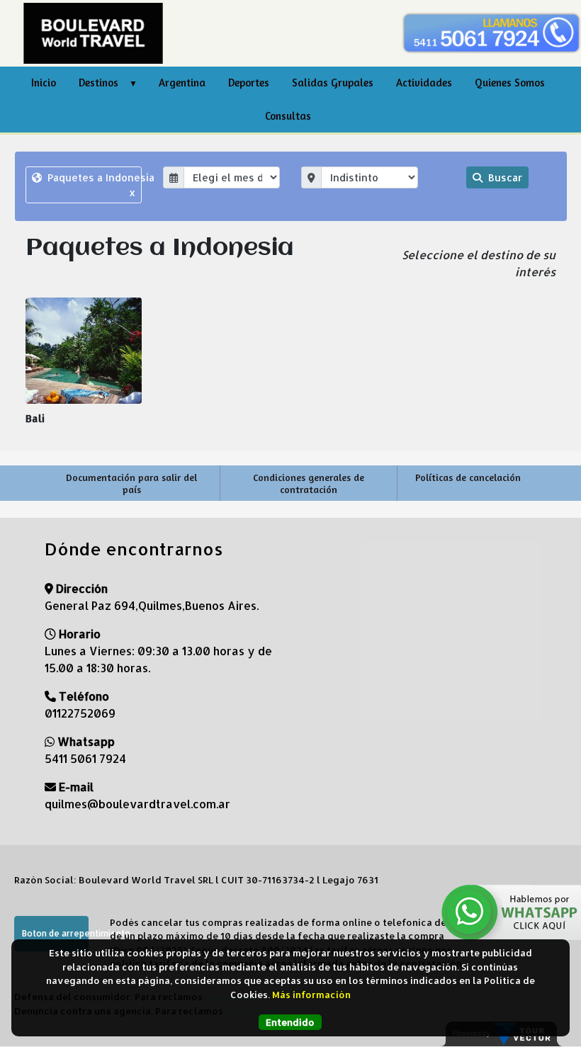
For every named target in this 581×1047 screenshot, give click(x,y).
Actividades (424, 82)
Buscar (503, 177)
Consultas (288, 116)
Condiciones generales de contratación (308, 483)
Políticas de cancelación (468, 477)
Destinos (98, 82)
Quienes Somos (510, 82)
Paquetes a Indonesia (93, 184)
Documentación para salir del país (131, 483)
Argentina (182, 82)
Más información (311, 994)
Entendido (290, 1022)
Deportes (248, 82)
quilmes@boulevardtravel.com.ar (137, 803)
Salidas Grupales (332, 82)
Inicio (43, 82)
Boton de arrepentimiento (55, 933)
